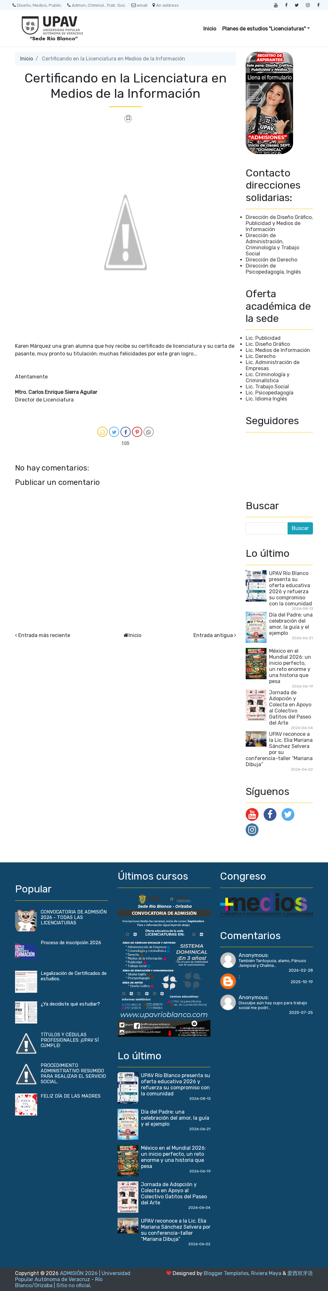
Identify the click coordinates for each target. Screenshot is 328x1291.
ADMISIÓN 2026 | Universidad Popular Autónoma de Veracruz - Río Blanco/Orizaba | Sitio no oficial (72, 1279)
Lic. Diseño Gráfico (268, 344)
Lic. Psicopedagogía (269, 393)
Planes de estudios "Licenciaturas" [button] (264, 29)
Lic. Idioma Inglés (266, 399)
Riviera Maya (266, 1273)
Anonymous (253, 955)
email (142, 5)
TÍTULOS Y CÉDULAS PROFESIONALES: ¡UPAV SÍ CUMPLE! (70, 1040)
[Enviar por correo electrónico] (102, 432)
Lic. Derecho (260, 356)
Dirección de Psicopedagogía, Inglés (273, 269)
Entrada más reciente (44, 635)
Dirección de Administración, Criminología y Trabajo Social (272, 244)
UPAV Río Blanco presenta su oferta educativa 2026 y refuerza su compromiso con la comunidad (290, 588)
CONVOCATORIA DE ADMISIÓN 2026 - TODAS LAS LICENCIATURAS (74, 917)
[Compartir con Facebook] (125, 432)
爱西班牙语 (300, 1273)
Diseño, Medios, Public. (39, 5)
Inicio (209, 29)
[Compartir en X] (114, 432)
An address (167, 5)
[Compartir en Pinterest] (137, 432)
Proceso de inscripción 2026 (71, 942)
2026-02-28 (301, 970)
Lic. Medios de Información (278, 350)
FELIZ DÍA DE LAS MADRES (71, 1096)
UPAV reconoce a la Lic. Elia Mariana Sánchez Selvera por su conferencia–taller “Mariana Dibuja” (279, 749)
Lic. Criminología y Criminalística (268, 377)
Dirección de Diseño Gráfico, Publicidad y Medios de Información (279, 223)
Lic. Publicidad (263, 338)
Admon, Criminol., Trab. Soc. (99, 5)
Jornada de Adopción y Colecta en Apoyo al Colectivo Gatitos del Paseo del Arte (290, 707)
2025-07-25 (301, 1012)
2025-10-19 (302, 981)
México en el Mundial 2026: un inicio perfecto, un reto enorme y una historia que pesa (290, 666)
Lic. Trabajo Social (267, 387)
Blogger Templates (226, 1273)
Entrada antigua (213, 635)
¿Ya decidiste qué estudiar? (70, 1004)
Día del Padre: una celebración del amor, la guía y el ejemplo (291, 624)
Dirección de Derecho (271, 260)
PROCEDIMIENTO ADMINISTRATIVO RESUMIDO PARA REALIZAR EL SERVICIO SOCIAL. (73, 1074)
